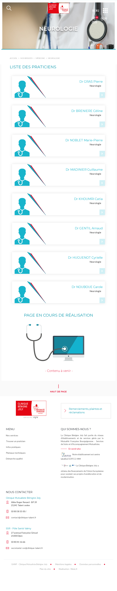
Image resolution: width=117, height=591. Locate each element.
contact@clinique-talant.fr (23, 517)
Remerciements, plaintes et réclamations (85, 410)
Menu (95, 11)
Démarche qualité (14, 458)
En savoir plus (75, 449)
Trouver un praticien (15, 441)
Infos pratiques (13, 447)
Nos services (26, 58)
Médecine (40, 58)
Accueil (13, 58)
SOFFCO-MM (74, 459)
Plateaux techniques (16, 453)
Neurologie (54, 58)
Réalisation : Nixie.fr (68, 569)
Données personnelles (90, 564)
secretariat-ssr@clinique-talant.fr (27, 548)
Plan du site (45, 569)
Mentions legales (63, 564)
